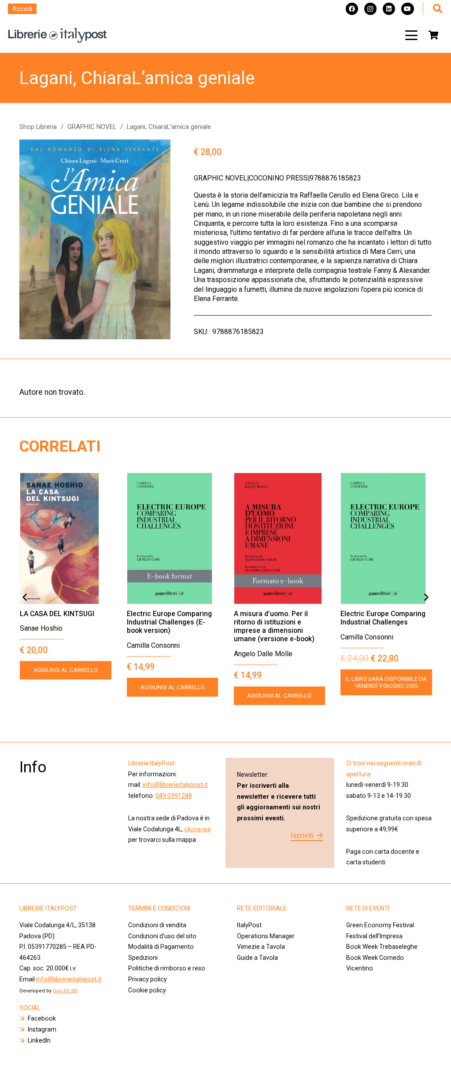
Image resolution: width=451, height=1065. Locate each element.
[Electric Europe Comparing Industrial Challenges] (386, 538)
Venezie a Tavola (261, 946)
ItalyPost (249, 925)
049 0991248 (173, 795)
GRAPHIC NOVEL (91, 127)
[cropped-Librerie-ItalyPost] (57, 35)
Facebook (42, 1018)
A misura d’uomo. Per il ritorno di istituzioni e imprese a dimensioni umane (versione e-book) (274, 626)
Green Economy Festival (380, 925)
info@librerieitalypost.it (175, 784)
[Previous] (25, 597)
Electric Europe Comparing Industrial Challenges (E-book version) (169, 622)
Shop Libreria (38, 127)
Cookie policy (147, 990)
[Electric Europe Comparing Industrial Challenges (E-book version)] (172, 538)
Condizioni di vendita (157, 925)
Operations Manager (266, 936)
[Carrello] (433, 35)
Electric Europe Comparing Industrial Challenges (382, 618)
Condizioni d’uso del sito (162, 936)
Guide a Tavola (257, 957)
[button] (411, 35)
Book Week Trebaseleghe (382, 946)
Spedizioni (143, 957)
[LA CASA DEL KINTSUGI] (65, 538)
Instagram (42, 1029)
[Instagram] (370, 9)
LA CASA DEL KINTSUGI (57, 614)
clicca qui (197, 829)
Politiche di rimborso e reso (166, 968)
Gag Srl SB (65, 991)
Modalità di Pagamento (161, 946)
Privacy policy (147, 979)
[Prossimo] (426, 597)
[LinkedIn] (389, 9)
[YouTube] (407, 9)
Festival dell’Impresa (374, 936)
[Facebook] (352, 9)
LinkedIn (39, 1040)
